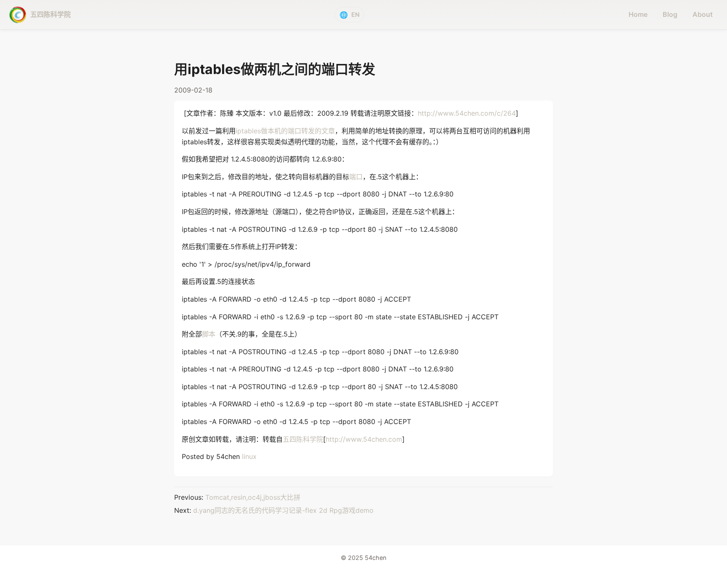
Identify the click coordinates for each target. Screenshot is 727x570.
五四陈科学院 (303, 439)
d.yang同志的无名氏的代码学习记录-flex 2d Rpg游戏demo (283, 510)
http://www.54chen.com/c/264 (467, 113)
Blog (670, 14)
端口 (356, 176)
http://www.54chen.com (364, 439)
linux (249, 456)
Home (638, 14)
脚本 (208, 334)
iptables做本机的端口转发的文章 (285, 131)
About (703, 14)
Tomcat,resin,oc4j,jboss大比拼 (252, 497)
